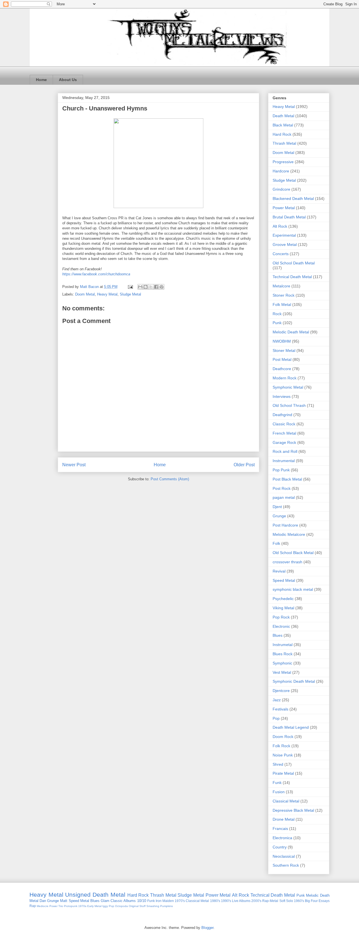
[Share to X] (151, 287)
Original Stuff (137, 906)
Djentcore (281, 690)
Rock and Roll (285, 451)
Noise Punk (283, 755)
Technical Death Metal (292, 276)
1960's (299, 901)
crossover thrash (287, 562)
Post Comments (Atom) (170, 479)
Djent (277, 506)
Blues (277, 635)
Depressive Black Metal (293, 810)
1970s (82, 906)
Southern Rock (286, 865)
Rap (32, 906)
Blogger (207, 928)
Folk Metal (282, 304)
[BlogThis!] (145, 287)
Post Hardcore (285, 525)
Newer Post (74, 464)
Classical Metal (286, 801)
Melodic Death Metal (291, 332)
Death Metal (283, 116)
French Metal (284, 433)
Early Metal (94, 906)
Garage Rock (284, 442)
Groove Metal (285, 244)
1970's (180, 901)
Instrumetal (283, 644)
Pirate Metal (283, 773)
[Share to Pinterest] (161, 287)
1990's (226, 901)
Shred (278, 764)
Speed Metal (284, 580)
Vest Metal (282, 672)
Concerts (281, 254)
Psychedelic (283, 598)
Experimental (284, 235)
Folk (276, 543)
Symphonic (282, 663)
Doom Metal (85, 294)
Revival (279, 571)
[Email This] (140, 287)
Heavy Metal (107, 294)
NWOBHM (282, 341)
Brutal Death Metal (289, 217)
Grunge (279, 516)
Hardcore (281, 171)
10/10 (141, 901)
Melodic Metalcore (289, 534)
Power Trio (56, 906)
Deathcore (282, 368)
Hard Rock (282, 134)
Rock (277, 314)
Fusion (279, 792)
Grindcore (281, 189)
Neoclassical (284, 856)
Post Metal (282, 359)
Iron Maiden (165, 901)
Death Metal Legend (291, 727)
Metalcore (281, 286)
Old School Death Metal (294, 263)
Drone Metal (283, 819)
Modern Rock (284, 378)
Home (41, 79)
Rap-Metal (270, 901)
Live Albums (241, 901)
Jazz (277, 700)
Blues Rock (283, 654)
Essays (324, 901)
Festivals (280, 709)
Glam (105, 901)
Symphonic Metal (288, 387)
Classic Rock (284, 424)
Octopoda (121, 906)
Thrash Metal (284, 143)
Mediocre (43, 906)
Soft (282, 901)
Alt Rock (280, 226)
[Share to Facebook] (156, 287)
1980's (215, 901)
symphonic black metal (293, 589)
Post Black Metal (287, 479)
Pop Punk (281, 470)
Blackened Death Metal (293, 198)
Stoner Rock (283, 295)
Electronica (282, 838)
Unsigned (78, 894)
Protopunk (70, 906)
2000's (256, 901)
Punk (277, 322)
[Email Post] (130, 287)
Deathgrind (282, 414)
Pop (276, 718)
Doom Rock (283, 736)
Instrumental (284, 460)
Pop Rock (281, 617)
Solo (289, 901)
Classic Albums (123, 901)
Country (280, 847)
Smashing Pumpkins (159, 906)
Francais (280, 828)
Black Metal (283, 125)
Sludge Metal (130, 294)
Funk (277, 782)
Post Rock (282, 488)
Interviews (282, 396)
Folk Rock (281, 746)
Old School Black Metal (293, 552)
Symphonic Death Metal (294, 681)
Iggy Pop (108, 906)
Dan (43, 901)
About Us (68, 79)
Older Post (244, 464)
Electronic (281, 626)
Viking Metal (283, 608)
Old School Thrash (289, 405)
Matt (63, 901)
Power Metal (284, 208)
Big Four (311, 901)
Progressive (283, 162)
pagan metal (284, 497)
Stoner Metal (284, 350)
